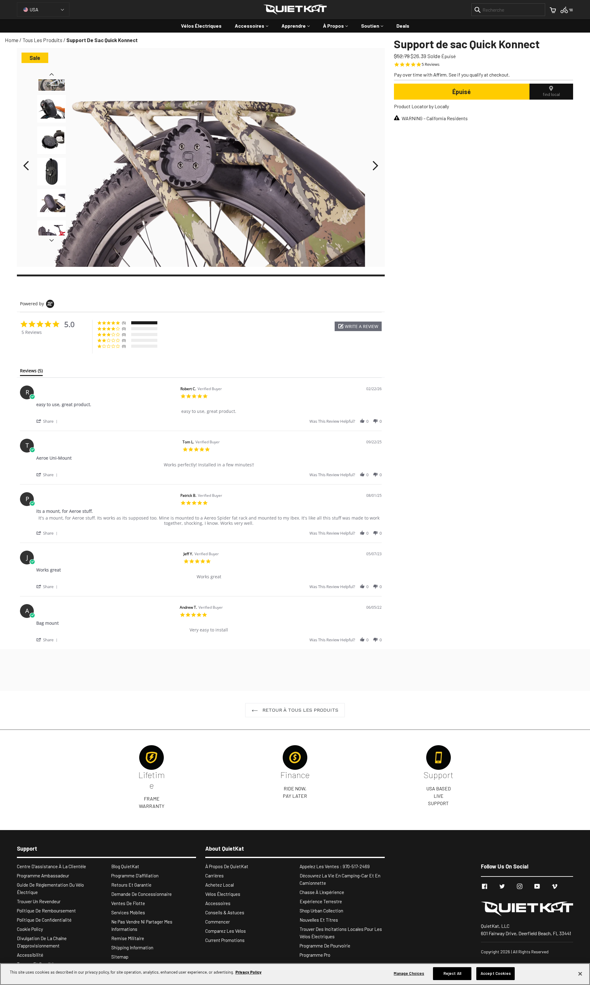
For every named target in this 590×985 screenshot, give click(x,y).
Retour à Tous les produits (299, 710)
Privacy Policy (248, 972)
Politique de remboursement (46, 910)
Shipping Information (132, 947)
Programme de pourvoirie (325, 945)
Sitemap (119, 956)
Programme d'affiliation (135, 875)
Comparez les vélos (225, 931)
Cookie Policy (30, 929)
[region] (295, 974)
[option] (51, 141)
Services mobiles (128, 912)
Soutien (375, 25)
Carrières (214, 875)
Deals (402, 26)
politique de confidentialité (44, 920)
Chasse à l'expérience (322, 892)
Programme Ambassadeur (43, 875)
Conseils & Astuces (224, 912)
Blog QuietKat (125, 866)
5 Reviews (430, 64)
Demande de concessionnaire (141, 894)
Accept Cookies (496, 973)
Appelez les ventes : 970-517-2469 (335, 866)
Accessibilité (30, 955)
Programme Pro (315, 955)
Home (11, 40)
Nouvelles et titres (319, 920)
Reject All (452, 973)
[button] (358, 326)
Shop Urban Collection (321, 910)
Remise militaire (127, 938)
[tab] (31, 372)
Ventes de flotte (128, 903)
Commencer (217, 921)
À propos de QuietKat (226, 866)
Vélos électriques (201, 26)
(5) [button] (124, 322)
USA (34, 9)
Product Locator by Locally (421, 106)
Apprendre (298, 25)
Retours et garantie (131, 885)
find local (551, 94)
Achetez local (219, 885)
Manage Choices (409, 973)
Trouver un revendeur (39, 901)
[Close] (580, 973)
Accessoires (254, 25)
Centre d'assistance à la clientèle (51, 866)
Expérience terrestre (321, 901)
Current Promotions (225, 940)
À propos (338, 25)
